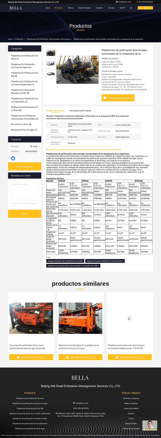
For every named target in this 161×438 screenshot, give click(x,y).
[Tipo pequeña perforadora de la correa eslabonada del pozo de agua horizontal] (31, 318)
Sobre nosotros (84, 8)
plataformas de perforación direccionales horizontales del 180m (73, 266)
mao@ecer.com (124, 2)
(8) (23, 91)
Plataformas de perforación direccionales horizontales (48, 39)
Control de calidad (131, 408)
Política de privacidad (131, 429)
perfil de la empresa (131, 398)
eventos (111, 8)
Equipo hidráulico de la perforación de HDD (65, 261)
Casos (131, 418)
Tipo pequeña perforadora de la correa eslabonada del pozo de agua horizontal (27, 346)
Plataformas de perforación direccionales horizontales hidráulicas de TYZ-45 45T (126, 346)
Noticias (131, 413)
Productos (59, 8)
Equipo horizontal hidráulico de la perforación (105, 261)
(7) (24, 57)
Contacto (99, 8)
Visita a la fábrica (131, 403)
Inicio (48, 8)
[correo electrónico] (13, 158)
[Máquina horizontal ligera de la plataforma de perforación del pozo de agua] (80, 318)
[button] (12, 324)
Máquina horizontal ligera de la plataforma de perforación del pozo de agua (79, 346)
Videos (70, 8)
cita (145, 8)
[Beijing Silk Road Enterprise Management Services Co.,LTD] (16, 8)
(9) (24, 74)
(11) (23, 65)
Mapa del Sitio (131, 423)
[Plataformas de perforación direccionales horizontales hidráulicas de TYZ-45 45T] (130, 318)
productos (19, 39)
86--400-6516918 (145, 2)
